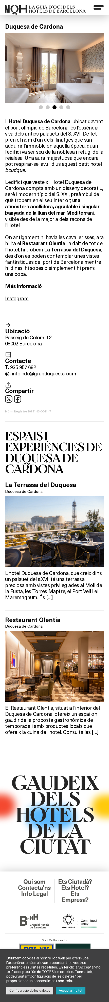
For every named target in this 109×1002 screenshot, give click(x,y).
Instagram (16, 298)
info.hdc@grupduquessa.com (44, 373)
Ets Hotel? (75, 888)
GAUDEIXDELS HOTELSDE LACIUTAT (54, 814)
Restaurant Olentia (32, 620)
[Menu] (98, 7)
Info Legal (34, 894)
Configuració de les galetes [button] (29, 990)
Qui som (34, 882)
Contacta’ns (34, 888)
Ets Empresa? (75, 897)
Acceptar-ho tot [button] (70, 990)
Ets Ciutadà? (75, 882)
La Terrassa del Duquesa (40, 485)
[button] (41, 107)
